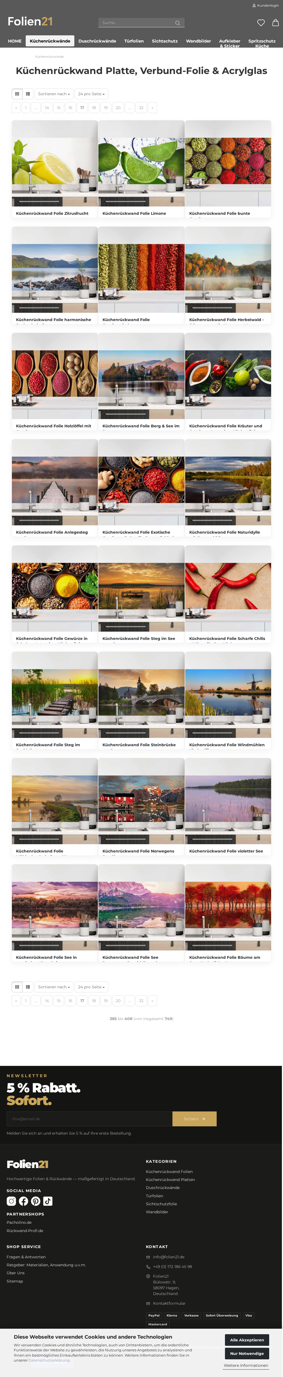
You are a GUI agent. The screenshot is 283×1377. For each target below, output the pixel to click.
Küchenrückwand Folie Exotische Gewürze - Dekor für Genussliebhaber (141, 535)
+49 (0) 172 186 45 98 (172, 1266)
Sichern (191, 1118)
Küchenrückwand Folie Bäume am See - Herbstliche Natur (224, 960)
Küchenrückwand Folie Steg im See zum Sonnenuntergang (139, 641)
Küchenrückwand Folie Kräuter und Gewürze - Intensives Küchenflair (225, 428)
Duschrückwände (97, 41)
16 (70, 107)
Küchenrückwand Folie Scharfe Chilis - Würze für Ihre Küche (227, 641)
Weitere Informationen (246, 1365)
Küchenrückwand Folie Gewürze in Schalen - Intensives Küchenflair (52, 641)
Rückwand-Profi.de (25, 1230)
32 (141, 107)
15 (59, 107)
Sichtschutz (165, 41)
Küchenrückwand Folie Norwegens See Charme (138, 854)
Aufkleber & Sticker (229, 42)
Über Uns (16, 1272)
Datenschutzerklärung (49, 1360)
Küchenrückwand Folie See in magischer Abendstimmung (46, 960)
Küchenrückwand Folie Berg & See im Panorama (141, 428)
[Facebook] (23, 1201)
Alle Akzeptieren (247, 1340)
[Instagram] (11, 1201)
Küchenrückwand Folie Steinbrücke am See (139, 747)
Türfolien (134, 41)
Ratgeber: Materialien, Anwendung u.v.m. (46, 1264)
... (36, 107)
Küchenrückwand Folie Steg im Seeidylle (48, 747)
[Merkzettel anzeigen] (261, 22)
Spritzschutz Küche (262, 42)
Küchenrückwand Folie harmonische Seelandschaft (53, 322)
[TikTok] (48, 1201)
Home (15, 41)
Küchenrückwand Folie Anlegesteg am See (52, 535)
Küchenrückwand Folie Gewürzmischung (126, 322)
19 (106, 107)
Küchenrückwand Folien (169, 1171)
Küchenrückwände (50, 41)
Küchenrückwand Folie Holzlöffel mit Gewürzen (53, 428)
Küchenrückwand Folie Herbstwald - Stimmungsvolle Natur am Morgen (226, 322)
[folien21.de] (30, 21)
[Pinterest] (35, 1201)
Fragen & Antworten (26, 1256)
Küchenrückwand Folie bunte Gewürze (219, 216)
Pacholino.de (19, 1222)
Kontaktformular (169, 1303)
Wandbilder (198, 41)
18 (94, 107)
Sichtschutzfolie (161, 1203)
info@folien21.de (168, 1256)
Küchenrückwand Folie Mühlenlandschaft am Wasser (46, 854)
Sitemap (15, 1281)
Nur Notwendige (247, 1353)
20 (118, 107)
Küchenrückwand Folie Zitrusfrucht (52, 213)
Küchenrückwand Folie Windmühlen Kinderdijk (227, 747)
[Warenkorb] (275, 22)
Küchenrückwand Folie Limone (134, 213)
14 (47, 107)
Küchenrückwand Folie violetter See (226, 851)
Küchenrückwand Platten (170, 1179)
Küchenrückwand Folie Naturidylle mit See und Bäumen (224, 535)
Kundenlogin (267, 5)
